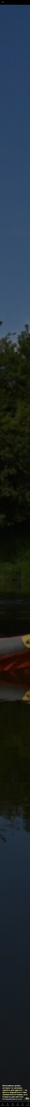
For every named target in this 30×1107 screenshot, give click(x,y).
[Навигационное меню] (3, 2)
